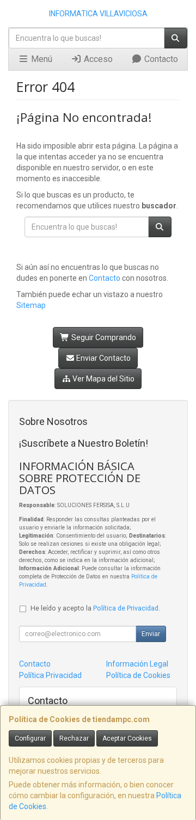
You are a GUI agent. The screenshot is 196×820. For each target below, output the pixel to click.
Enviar (151, 634)
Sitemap (31, 305)
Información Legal (137, 663)
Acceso (97, 59)
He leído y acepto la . (95, 608)
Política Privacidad (50, 675)
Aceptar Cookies (127, 738)
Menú (40, 59)
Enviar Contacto (103, 358)
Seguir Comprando (103, 337)
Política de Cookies (138, 675)
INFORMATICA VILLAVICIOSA (98, 13)
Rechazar (74, 738)
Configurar (30, 738)
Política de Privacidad (125, 608)
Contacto (160, 59)
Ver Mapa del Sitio (102, 378)
